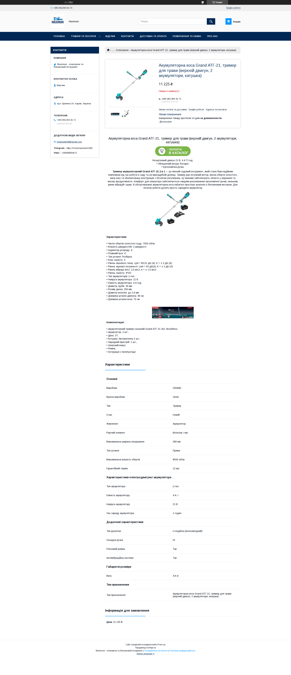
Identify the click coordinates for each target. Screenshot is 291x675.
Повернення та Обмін (187, 36)
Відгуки (110, 36)
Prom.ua (161, 644)
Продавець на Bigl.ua (145, 647)
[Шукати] (211, 21)
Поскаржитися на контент (156, 651)
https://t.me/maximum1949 (79, 148)
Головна (59, 36)
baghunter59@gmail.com (69, 142)
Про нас (212, 36)
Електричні (122, 50)
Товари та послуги (83, 36)
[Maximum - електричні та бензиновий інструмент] (58, 27)
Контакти (127, 36)
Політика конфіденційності (182, 651)
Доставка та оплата (153, 36)
